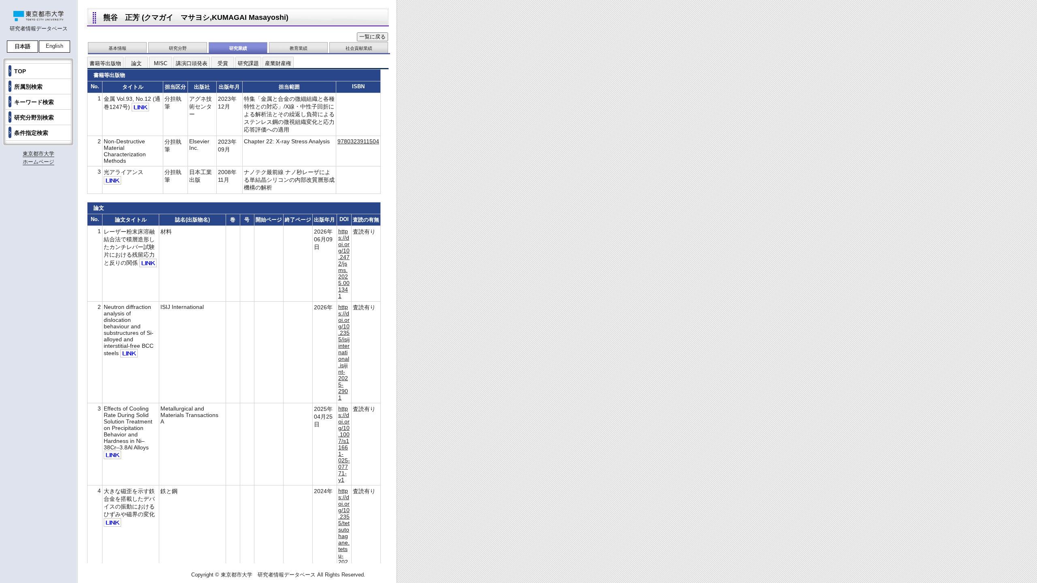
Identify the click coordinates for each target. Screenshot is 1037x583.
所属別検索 (28, 86)
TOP (20, 71)
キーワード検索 (34, 102)
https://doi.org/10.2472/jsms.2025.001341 (344, 263)
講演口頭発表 (191, 63)
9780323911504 (358, 141)
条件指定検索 (31, 133)
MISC (160, 63)
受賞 (223, 63)
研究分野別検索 (34, 117)
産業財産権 (278, 63)
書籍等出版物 (105, 63)
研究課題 (248, 63)
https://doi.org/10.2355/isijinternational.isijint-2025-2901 (344, 352)
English (54, 46)
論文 (136, 63)
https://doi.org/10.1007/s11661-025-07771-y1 (344, 444)
